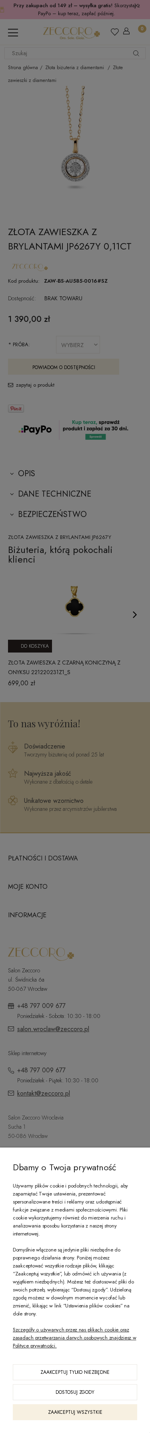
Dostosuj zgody (75, 1392)
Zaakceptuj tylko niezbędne (75, 1372)
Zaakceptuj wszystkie (75, 1412)
